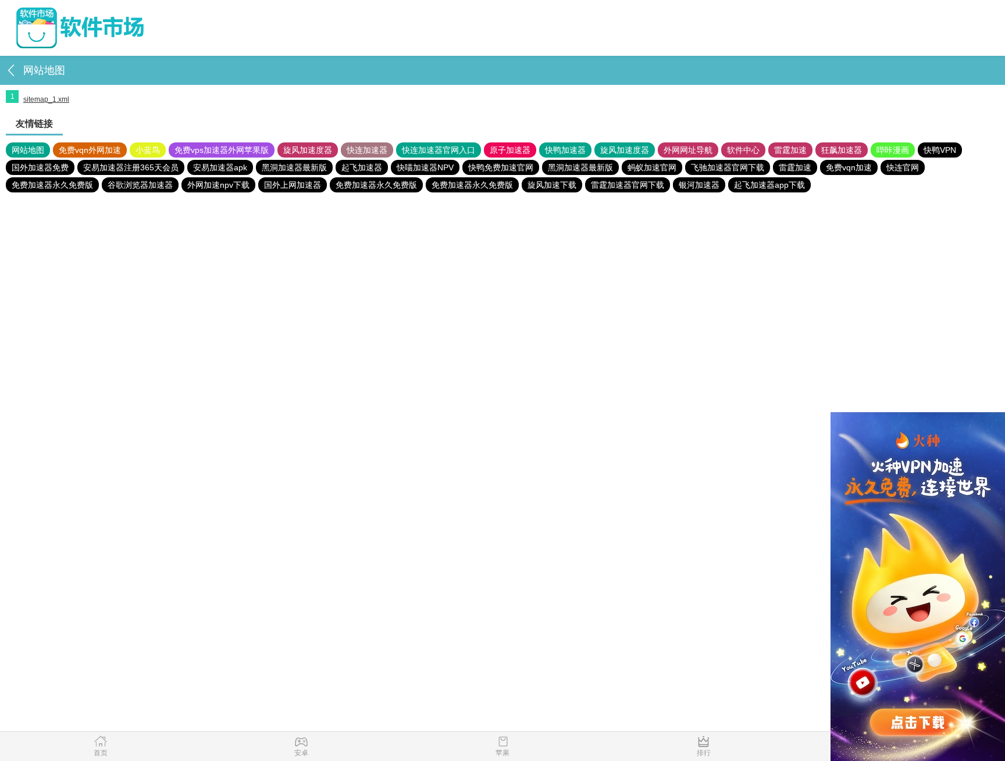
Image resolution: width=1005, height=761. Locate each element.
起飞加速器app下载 (769, 185)
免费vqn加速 (849, 167)
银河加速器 (699, 185)
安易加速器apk (220, 167)
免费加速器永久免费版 (52, 185)
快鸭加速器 (565, 150)
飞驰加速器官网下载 (727, 167)
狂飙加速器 (841, 150)
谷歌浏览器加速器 (140, 185)
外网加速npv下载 (218, 185)
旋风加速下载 (552, 185)
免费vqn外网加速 (90, 150)
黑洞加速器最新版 (294, 167)
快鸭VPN (940, 150)
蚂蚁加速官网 (652, 167)
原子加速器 (510, 150)
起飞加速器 (361, 167)
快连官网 (902, 167)
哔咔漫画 (892, 150)
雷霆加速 (790, 150)
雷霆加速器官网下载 (627, 185)
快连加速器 (367, 150)
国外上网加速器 (292, 185)
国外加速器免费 (40, 167)
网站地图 (28, 150)
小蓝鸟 (148, 150)
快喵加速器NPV (425, 167)
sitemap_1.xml (46, 99)
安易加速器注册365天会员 (131, 167)
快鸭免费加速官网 (500, 167)
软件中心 (743, 150)
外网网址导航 (688, 150)
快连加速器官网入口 (438, 150)
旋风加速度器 (307, 150)
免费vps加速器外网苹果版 (221, 150)
